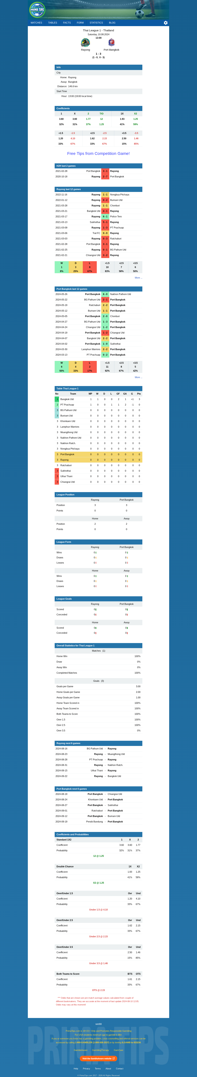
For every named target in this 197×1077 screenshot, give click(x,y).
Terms (98, 1068)
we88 (98, 1024)
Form (80, 23)
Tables (52, 23)
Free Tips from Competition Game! (98, 153)
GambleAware (80, 1050)
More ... (138, 278)
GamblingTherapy (100, 1050)
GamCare (118, 1050)
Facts (67, 23)
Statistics (96, 23)
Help (76, 1068)
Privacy (86, 1068)
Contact (119, 1068)
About (108, 1068)
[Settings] (165, 22)
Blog (112, 23)
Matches (36, 23)
